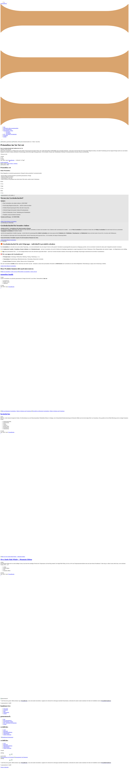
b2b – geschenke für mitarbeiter (10, 134)
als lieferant (8, 133)
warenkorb (5, 710)
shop (4, 127)
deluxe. (11, 163)
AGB (4, 729)
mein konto (5, 708)
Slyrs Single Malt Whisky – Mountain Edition (16, 559)
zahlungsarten (6, 712)
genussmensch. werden (8, 130)
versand (5, 713)
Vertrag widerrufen (7, 734)
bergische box (5, 414)
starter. (8, 163)
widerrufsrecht (6, 733)
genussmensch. (4, 3)
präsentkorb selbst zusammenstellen (10, 128)
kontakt (4, 136)
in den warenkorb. (5, 162)
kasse (4, 711)
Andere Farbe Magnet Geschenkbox (8, 240)
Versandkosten (11, 160)
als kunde (8, 131)
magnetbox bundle (7, 274)
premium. (16, 163)
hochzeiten (5, 135)
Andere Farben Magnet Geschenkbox (9, 221)
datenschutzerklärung (7, 732)
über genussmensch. (7, 129)
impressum (5, 731)
